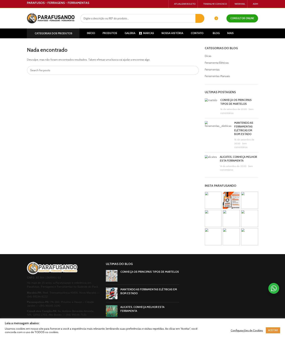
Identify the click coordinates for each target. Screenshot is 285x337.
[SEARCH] (199, 18)
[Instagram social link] (160, 4)
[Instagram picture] (213, 200)
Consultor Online (242, 18)
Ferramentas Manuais (217, 76)
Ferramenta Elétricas (217, 62)
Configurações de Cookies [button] (247, 330)
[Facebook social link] (155, 4)
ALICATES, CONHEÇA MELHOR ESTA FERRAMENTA (238, 158)
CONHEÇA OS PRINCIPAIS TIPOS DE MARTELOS (236, 102)
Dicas (208, 56)
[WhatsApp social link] (164, 4)
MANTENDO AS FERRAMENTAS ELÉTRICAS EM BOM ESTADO (243, 128)
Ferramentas (212, 69)
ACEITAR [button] (273, 330)
